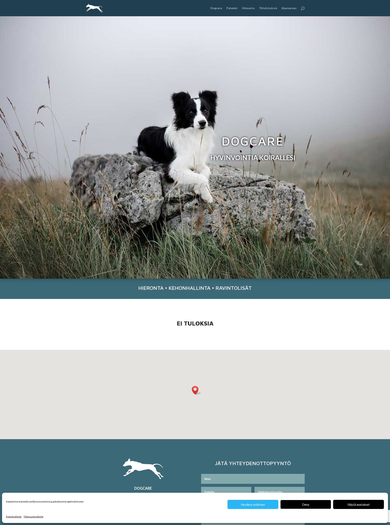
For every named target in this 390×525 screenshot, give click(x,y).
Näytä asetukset (359, 504)
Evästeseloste (14, 516)
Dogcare (216, 8)
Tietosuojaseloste (33, 516)
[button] (196, 390)
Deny (305, 504)
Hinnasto (248, 8)
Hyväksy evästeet (253, 504)
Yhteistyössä (268, 8)
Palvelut (232, 8)
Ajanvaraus (289, 8)
